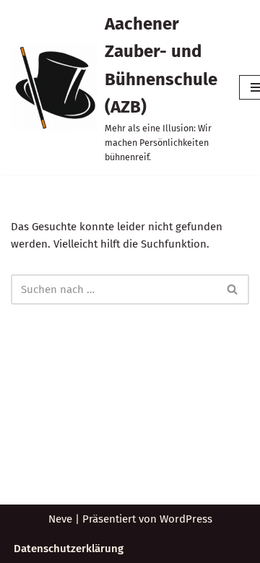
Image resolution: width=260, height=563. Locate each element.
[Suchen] (233, 289)
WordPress (186, 518)
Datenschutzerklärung (69, 548)
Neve (60, 518)
